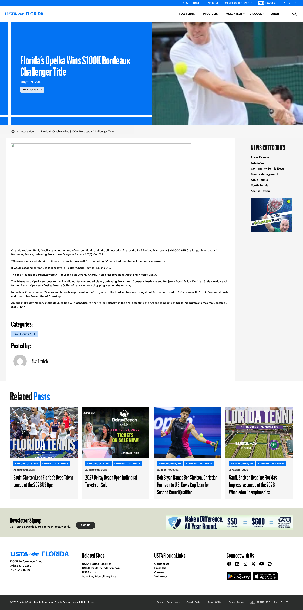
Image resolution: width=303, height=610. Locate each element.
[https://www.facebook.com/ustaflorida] (229, 564)
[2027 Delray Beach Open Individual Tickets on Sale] (115, 432)
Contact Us (161, 564)
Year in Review (260, 191)
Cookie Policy (193, 602)
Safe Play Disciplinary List (99, 576)
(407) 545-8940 (20, 570)
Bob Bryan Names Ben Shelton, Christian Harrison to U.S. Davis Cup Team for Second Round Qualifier (187, 484)
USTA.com (89, 572)
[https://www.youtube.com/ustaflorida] (261, 564)
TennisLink (212, 3)
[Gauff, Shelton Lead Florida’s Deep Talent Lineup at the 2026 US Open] (44, 432)
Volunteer (160, 576)
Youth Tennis (259, 185)
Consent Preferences (168, 602)
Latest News (28, 131)
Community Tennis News (267, 168)
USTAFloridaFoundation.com (101, 568)
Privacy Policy (236, 602)
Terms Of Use (215, 602)
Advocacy (257, 163)
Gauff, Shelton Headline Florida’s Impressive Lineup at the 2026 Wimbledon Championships (253, 484)
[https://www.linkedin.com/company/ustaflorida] (237, 564)
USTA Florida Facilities (96, 564)
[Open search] (294, 13)
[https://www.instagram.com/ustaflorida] (245, 564)
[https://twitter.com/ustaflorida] (253, 564)
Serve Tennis (191, 3)
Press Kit (160, 568)
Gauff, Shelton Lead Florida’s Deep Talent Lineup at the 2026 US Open (43, 480)
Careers (159, 572)
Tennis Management (264, 174)
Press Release (260, 157)
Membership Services (238, 3)
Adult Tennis (259, 179)
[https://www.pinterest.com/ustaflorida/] (269, 564)
